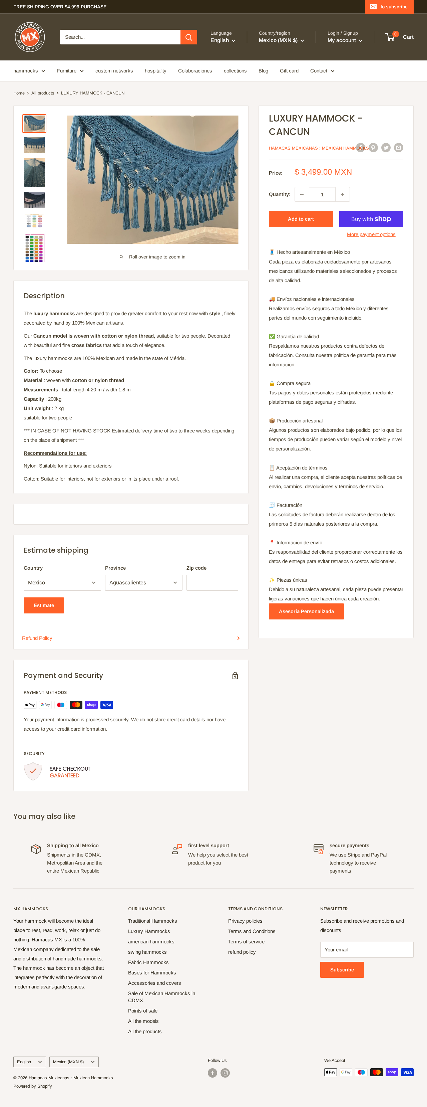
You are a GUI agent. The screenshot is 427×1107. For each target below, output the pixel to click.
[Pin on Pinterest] (373, 147)
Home (19, 93)
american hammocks (151, 941)
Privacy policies (245, 921)
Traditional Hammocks (152, 921)
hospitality (155, 70)
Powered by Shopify (32, 1086)
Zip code (196, 568)
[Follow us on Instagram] (225, 1073)
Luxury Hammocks (149, 931)
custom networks (114, 70)
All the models (143, 1021)
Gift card (289, 70)
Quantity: (280, 194)
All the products (145, 1031)
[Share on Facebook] (360, 147)
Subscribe (342, 969)
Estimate (44, 605)
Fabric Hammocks (148, 962)
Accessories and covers (154, 983)
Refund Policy (37, 638)
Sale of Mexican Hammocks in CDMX (161, 996)
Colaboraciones (195, 70)
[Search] (188, 37)
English (24, 1061)
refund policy (242, 952)
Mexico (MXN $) (68, 1061)
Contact (318, 70)
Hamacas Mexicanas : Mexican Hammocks (319, 148)
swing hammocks (147, 952)
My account (342, 40)
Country (33, 568)
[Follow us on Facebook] (212, 1073)
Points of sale (142, 1010)
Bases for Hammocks (152, 972)
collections (235, 70)
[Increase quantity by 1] (343, 194)
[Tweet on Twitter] (386, 147)
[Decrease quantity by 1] (302, 194)
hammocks (25, 70)
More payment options (371, 234)
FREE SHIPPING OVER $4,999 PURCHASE (59, 6)
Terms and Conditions (252, 931)
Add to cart (301, 219)
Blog (263, 70)
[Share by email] (398, 147)
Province (115, 568)
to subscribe (394, 6)
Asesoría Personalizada (306, 611)
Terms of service (246, 941)
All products (42, 93)
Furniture (66, 70)
